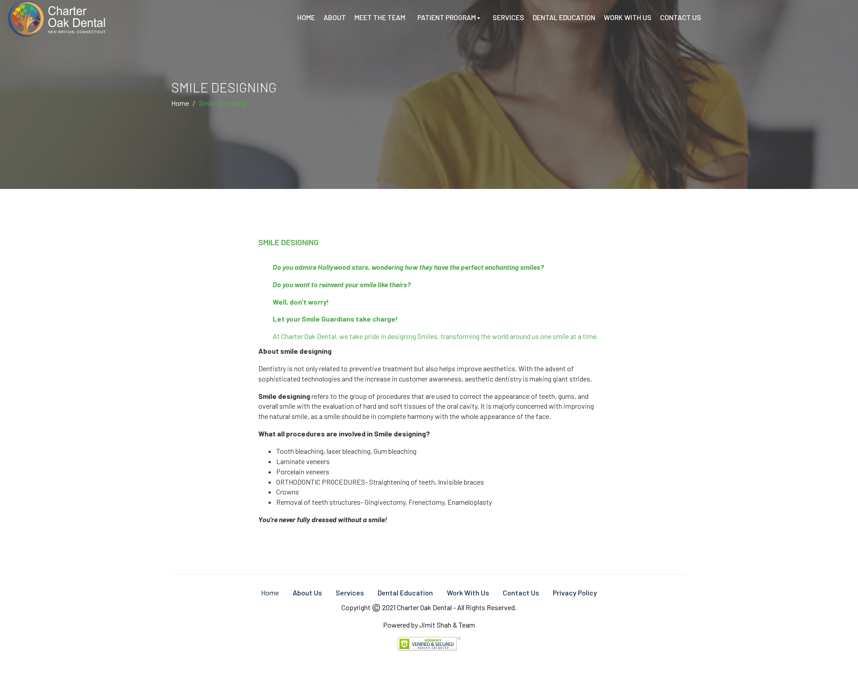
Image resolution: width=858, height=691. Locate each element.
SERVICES (508, 17)
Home (180, 103)
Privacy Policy (575, 592)
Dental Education (405, 592)
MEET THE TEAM (379, 17)
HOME (306, 17)
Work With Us (468, 592)
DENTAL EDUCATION (564, 17)
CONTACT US (680, 17)
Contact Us (521, 592)
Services (350, 592)
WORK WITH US (628, 17)
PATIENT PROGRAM (446, 17)
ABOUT (335, 17)
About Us (307, 592)
